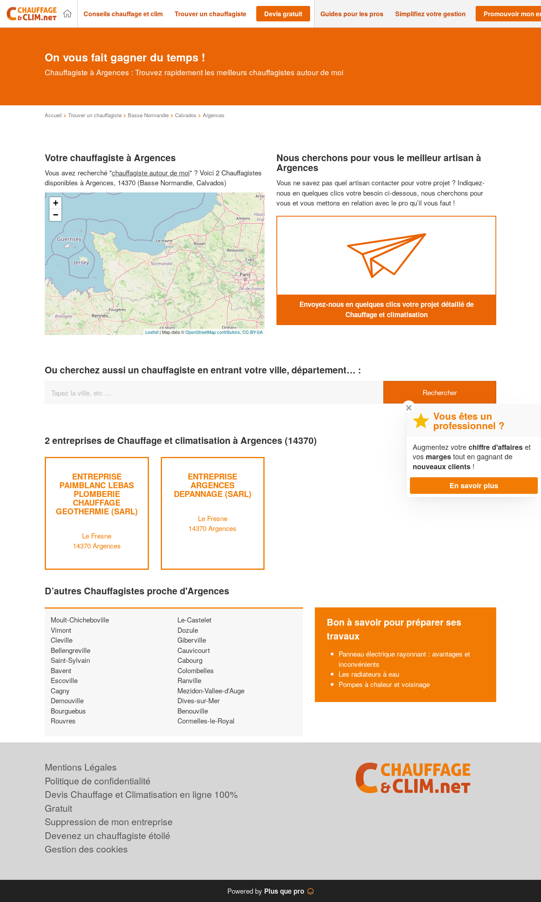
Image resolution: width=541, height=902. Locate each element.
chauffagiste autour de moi (151, 172)
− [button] (55, 215)
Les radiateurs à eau (369, 674)
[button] (123, 14)
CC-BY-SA (252, 332)
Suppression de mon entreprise (109, 821)
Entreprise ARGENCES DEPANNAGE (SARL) (212, 484)
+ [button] (55, 203)
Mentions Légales (81, 766)
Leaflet (151, 332)
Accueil (53, 115)
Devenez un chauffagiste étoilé (107, 835)
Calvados (185, 115)
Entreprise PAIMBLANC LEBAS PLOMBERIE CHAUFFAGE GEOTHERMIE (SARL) (97, 493)
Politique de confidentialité (97, 780)
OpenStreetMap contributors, (213, 332)
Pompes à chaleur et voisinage (384, 684)
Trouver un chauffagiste (95, 115)
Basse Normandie (148, 115)
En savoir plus (474, 485)
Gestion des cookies (86, 848)
